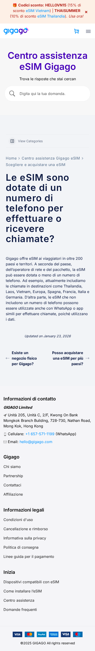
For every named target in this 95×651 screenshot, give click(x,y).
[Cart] (76, 31)
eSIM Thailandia (51, 16)
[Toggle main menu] (88, 31)
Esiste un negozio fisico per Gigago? (24, 358)
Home (11, 158)
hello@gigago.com (36, 441)
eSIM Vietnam (38, 10)
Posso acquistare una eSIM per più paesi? (67, 358)
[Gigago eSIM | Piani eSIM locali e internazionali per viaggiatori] (16, 31)
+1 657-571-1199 (39, 434)
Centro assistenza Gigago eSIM (51, 158)
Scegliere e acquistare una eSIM (35, 164)
